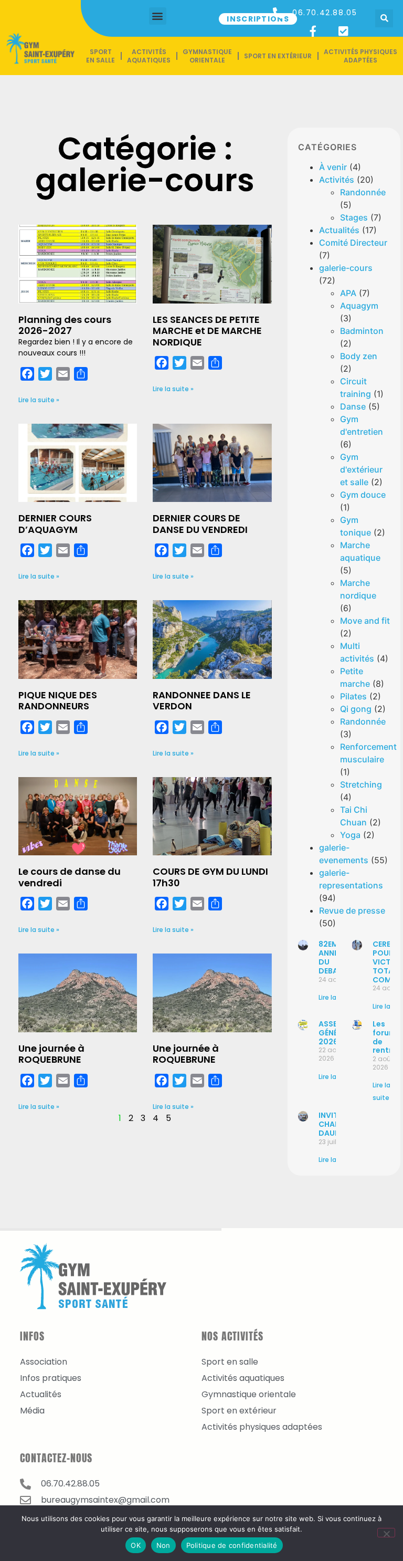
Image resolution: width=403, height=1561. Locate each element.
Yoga (350, 835)
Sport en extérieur (278, 55)
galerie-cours (346, 268)
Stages (354, 217)
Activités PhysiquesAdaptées (360, 56)
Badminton (362, 331)
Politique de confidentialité (232, 1545)
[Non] (386, 1532)
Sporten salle (100, 56)
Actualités (339, 230)
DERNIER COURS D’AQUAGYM (55, 523)
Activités (336, 179)
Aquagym (359, 305)
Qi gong (356, 709)
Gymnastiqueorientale (207, 56)
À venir (333, 167)
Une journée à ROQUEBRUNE (51, 1054)
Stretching (361, 784)
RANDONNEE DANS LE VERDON (202, 700)
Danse (353, 406)
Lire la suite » (38, 399)
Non (163, 1545)
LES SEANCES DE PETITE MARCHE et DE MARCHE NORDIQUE (207, 331)
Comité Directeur (353, 242)
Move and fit (365, 620)
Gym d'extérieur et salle (361, 469)
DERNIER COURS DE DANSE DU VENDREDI (200, 523)
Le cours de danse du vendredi (69, 877)
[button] (157, 16)
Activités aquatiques (149, 56)
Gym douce (363, 494)
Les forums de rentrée (387, 1037)
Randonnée (363, 192)
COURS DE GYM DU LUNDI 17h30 (210, 877)
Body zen (358, 356)
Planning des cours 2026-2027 (64, 325)
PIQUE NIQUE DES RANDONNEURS (57, 700)
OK (136, 1545)
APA (348, 293)
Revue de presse (352, 910)
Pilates (353, 696)
